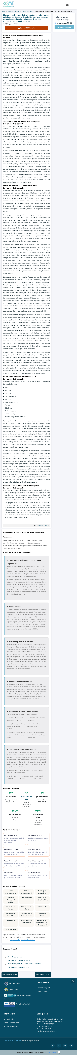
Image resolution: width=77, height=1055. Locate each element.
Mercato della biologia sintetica (18, 967)
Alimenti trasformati (28, 11)
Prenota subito (65, 27)
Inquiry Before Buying (43, 974)
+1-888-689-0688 (48, 1024)
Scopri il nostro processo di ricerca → (22, 940)
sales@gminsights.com (49, 1031)
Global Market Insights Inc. (12, 1041)
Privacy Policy (51, 1052)
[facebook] (65, 1046)
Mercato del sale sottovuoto (17, 957)
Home (3, 11)
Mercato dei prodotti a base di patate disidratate (24, 964)
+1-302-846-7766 (46, 1026)
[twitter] (59, 1046)
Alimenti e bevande (13, 11)
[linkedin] (53, 1046)
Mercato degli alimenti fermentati (19, 960)
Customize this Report (10, 974)
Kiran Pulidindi (44, 525)
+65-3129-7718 (46, 1029)
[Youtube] (71, 1046)
